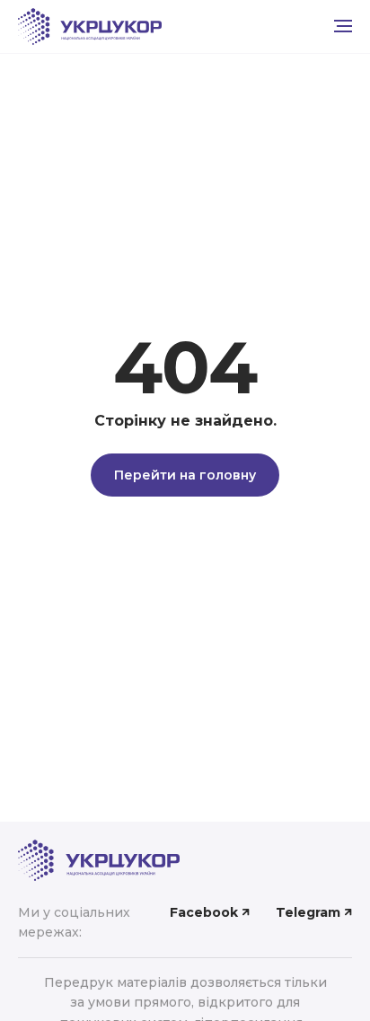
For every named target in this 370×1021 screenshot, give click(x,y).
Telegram (308, 912)
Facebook (204, 912)
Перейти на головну (185, 475)
